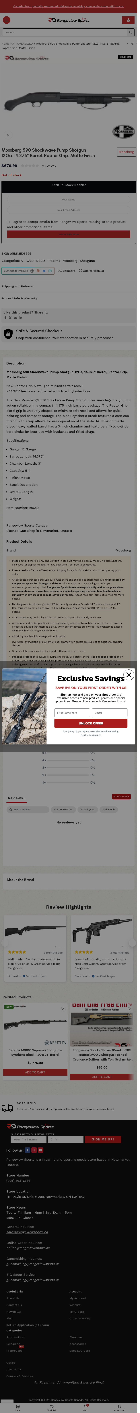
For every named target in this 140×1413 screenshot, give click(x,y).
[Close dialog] (129, 675)
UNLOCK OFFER (91, 723)
